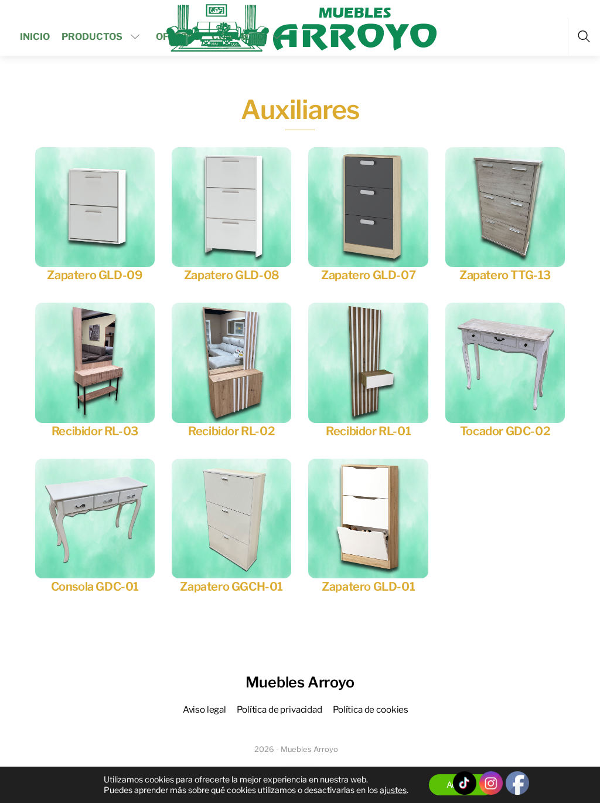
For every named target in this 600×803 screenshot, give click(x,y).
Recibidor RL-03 (95, 431)
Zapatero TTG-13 (505, 275)
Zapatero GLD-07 (368, 275)
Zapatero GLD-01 (368, 587)
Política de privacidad (279, 709)
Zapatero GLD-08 (231, 275)
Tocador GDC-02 (505, 431)
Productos (92, 36)
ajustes (393, 790)
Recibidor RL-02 (231, 431)
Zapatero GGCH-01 (231, 587)
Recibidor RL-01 (368, 431)
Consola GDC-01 (95, 587)
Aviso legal (204, 709)
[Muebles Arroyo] (301, 26)
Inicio (35, 36)
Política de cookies (370, 709)
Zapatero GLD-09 (94, 275)
